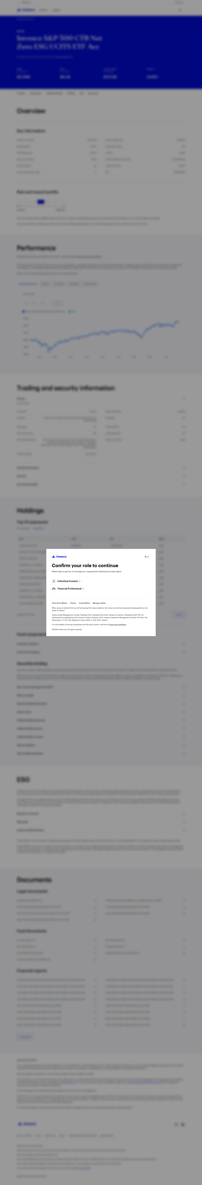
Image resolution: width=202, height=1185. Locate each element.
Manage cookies (99, 603)
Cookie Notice (84, 603)
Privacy (73, 603)
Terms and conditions (117, 624)
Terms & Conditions (59, 603)
